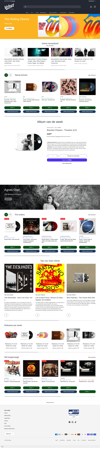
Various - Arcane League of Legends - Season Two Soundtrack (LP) (85, 241)
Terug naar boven (50, 402)
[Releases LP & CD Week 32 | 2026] (73, 335)
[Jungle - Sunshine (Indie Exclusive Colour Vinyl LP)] (31, 87)
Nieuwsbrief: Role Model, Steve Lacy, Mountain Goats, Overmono (61, 61)
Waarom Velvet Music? (9, 428)
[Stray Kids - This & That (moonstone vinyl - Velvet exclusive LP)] (12, 87)
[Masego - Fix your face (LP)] (50, 368)
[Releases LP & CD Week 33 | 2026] (57, 335)
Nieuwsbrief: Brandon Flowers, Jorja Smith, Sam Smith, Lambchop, (14, 61)
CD (31, 12)
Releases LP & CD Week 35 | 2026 (27, 345)
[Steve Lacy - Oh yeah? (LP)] (50, 87)
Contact (6, 420)
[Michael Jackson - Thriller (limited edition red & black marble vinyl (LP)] (50, 226)
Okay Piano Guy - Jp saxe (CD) (86, 381)
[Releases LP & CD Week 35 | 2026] (26, 335)
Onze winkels (7, 426)
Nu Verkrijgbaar (9, 28)
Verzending (57, 136)
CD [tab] (10, 75)
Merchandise (43, 12)
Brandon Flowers (50, 127)
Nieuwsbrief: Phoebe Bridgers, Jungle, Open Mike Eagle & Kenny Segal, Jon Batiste (37, 61)
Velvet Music (9, 440)
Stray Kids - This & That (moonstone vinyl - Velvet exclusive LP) (10, 101)
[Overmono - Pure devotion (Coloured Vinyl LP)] (87, 87)
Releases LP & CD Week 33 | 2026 (58, 345)
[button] (94, 6)
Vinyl (27, 12)
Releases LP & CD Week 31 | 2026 (89, 345)
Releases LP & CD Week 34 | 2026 (42, 345)
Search (6, 412)
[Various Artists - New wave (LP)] (12, 226)
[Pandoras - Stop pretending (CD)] (12, 368)
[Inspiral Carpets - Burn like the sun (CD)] (31, 368)
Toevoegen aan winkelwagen (73, 155)
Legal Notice (7, 418)
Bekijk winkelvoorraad (12, 111)
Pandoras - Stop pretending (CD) (12, 381)
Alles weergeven (50, 45)
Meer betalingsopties (67, 163)
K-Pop (37, 12)
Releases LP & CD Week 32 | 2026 (73, 345)
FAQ (5, 423)
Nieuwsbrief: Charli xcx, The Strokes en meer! (83, 60)
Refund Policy (7, 415)
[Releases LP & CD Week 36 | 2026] (11, 335)
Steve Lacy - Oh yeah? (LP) (48, 99)
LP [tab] (6, 75)
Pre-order (8, 201)
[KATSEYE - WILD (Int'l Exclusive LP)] (68, 87)
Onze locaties (63, 12)
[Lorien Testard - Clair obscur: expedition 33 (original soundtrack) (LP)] (31, 226)
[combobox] (52, 6)
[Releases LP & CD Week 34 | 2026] (42, 335)
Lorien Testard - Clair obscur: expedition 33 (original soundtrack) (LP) (30, 241)
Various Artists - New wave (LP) (11, 239)
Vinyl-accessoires (53, 12)
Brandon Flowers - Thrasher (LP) (62, 130)
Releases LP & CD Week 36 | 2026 (11, 345)
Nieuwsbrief (71, 12)
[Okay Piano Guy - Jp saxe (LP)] (68, 368)
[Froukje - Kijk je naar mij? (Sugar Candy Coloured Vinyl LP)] (68, 226)
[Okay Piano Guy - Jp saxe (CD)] (87, 368)
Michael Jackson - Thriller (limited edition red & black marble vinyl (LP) (50, 241)
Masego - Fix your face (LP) (48, 381)
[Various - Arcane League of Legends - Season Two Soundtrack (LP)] (87, 226)
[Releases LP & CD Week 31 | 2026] (89, 335)
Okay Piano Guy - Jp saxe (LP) (67, 381)
